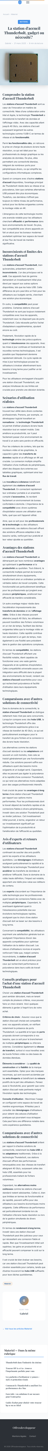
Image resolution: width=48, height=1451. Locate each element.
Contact (32, 1436)
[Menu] (27, 2)
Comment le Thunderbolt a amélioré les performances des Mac (24, 1387)
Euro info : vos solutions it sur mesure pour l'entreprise (23, 1395)
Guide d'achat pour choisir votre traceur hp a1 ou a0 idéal (23, 1404)
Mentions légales (19, 1436)
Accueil (6, 14)
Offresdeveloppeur (24, 1427)
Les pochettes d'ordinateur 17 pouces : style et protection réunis (22, 1378)
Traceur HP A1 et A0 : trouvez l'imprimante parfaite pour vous (20, 1369)
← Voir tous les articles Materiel (17, 1329)
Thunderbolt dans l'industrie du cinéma (23, 1362)
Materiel (14, 14)
